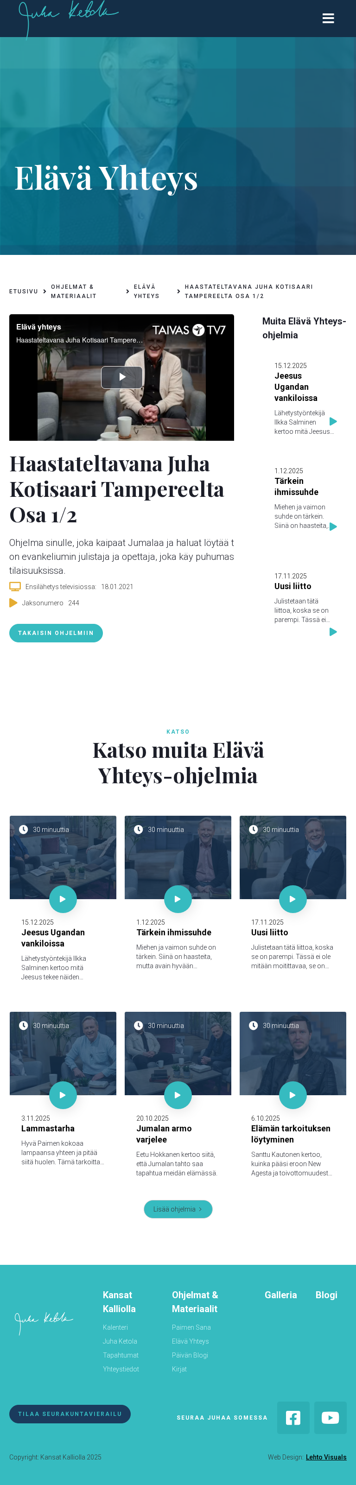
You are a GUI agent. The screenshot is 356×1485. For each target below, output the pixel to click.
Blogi (326, 1295)
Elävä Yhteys (190, 1341)
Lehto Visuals (326, 1457)
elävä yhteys (147, 291)
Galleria (281, 1295)
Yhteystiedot (121, 1369)
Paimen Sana (191, 1327)
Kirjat (179, 1369)
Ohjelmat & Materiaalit (195, 1301)
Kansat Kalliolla (119, 1301)
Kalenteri (115, 1327)
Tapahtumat (121, 1355)
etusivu (23, 291)
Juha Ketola (120, 1341)
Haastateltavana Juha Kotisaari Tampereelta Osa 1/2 (249, 291)
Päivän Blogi (190, 1355)
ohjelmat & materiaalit (74, 291)
